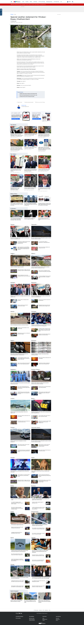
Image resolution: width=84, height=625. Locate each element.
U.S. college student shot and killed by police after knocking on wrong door (44, 189)
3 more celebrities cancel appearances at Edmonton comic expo (19, 471)
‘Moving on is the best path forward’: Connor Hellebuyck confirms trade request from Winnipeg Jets (41, 325)
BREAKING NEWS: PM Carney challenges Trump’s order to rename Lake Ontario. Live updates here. (16, 135)
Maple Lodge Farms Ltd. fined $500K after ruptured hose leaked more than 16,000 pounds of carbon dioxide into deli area (44, 148)
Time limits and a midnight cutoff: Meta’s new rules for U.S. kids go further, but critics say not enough (41, 578)
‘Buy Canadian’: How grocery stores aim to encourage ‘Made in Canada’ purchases (16, 204)
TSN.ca (44, 620)
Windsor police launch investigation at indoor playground (18, 441)
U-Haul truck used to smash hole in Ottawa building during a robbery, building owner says (40, 267)
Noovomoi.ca (58, 619)
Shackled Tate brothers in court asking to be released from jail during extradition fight (45, 481)
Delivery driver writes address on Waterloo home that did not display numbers (44, 601)
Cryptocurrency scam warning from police (27, 96)
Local (23, 1)
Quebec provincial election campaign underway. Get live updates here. (20, 296)
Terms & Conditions (32, 619)
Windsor (11, 14)
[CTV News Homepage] (17, 1)
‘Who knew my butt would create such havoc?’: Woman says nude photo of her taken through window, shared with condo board (16, 148)
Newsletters (46, 610)
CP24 (43, 618)
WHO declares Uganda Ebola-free (17, 524)
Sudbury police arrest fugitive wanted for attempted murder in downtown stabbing (44, 393)
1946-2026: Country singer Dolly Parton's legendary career (29, 218)
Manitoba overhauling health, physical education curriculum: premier (44, 334)
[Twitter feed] (16, 613)
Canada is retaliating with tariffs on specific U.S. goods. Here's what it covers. (40, 499)
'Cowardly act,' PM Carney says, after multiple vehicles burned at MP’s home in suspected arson (44, 135)
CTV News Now (56, 1)
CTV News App (36, 610)
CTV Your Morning (42, 1)
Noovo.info (57, 618)
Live (61, 1)
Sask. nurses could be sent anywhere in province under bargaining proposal (20, 383)
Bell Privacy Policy (31, 618)
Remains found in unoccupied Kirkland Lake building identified (44, 387)
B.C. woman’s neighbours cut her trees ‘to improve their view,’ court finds (30, 601)
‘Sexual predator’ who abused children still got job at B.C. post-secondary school (24, 475)
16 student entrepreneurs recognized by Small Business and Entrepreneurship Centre (24, 451)
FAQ (43, 610)
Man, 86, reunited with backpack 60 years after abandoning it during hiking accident (45, 475)
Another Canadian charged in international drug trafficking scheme (39, 354)
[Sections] (11, 2)
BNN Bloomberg (45, 619)
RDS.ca (57, 620)
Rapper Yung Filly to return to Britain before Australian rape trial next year (39, 525)
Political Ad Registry (32, 620)
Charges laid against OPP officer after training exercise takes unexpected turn (41, 412)
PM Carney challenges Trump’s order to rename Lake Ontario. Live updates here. (19, 238)
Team (49, 610)
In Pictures (35, 1)
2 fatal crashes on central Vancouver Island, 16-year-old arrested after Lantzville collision (44, 445)
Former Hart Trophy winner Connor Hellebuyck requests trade (30, 148)
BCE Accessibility (18, 618)
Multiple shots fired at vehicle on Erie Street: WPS (28, 93)
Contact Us (40, 610)
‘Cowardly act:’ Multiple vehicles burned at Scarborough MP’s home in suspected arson (24, 242)
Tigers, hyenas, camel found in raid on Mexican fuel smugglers (40, 471)
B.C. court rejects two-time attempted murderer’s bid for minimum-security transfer (41, 238)
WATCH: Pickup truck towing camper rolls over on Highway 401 (19, 412)
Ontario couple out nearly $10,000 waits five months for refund (16, 601)
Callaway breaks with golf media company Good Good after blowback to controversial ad (19, 551)
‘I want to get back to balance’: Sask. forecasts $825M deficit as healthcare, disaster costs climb (23, 358)
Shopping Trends (49, 1)
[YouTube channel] (19, 613)
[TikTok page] (18, 613)
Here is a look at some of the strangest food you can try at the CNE (44, 219)
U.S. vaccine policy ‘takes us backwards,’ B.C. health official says (44, 242)
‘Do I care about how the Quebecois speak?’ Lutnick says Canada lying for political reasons (30, 170)
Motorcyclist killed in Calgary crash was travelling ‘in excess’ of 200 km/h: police (24, 480)
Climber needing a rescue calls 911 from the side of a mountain (30, 188)
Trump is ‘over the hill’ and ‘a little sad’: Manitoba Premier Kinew (44, 170)
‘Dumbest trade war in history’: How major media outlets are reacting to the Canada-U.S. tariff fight (44, 204)
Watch (31, 1)
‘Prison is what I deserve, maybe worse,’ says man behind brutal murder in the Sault (40, 383)
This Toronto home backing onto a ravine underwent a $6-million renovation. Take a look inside (16, 219)
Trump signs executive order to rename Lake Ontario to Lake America (15, 170)
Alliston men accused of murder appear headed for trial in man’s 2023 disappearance (45, 422)
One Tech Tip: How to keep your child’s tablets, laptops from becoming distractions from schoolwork (40, 551)
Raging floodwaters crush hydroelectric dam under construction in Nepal (15, 189)
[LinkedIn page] (21, 613)
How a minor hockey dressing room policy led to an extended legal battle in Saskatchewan (19, 354)
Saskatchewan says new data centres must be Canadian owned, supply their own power (24, 393)
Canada (27, 1)
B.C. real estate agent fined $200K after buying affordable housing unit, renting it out (30, 204)
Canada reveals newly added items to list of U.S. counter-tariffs (30, 135)
